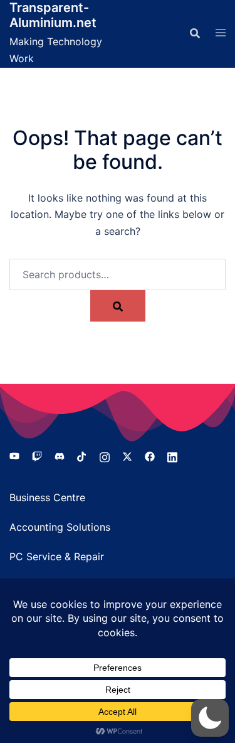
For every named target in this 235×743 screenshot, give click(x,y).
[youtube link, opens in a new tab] (14, 455)
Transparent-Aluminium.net (53, 15)
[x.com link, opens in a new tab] (127, 455)
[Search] (117, 306)
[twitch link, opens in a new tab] (37, 455)
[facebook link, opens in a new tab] (150, 455)
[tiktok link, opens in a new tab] (82, 455)
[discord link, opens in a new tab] (60, 455)
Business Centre (47, 497)
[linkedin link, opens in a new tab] (172, 455)
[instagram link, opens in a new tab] (105, 455)
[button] (210, 718)
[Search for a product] (195, 33)
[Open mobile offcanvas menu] (221, 33)
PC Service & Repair (56, 556)
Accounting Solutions (59, 527)
